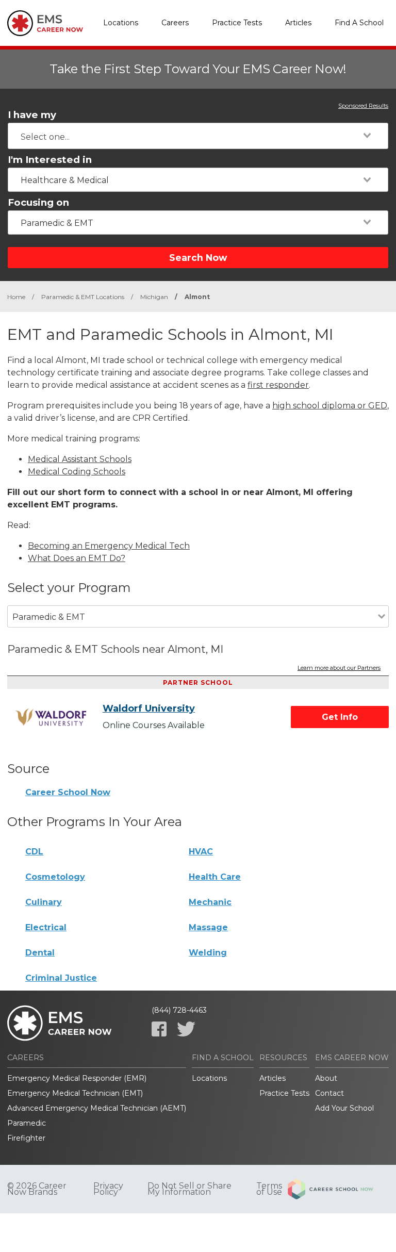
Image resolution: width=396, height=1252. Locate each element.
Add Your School (344, 1108)
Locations (120, 22)
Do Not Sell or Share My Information (189, 1189)
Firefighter (26, 1138)
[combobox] (198, 136)
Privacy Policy (108, 1189)
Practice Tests (237, 22)
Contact (329, 1093)
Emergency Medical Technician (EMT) (75, 1093)
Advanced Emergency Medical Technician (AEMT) (96, 1108)
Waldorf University (149, 708)
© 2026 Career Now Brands (37, 1189)
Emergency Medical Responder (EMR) (76, 1078)
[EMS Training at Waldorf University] (59, 717)
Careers (175, 22)
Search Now (198, 257)
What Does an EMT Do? (76, 558)
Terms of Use (269, 1189)
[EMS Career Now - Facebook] (159, 1029)
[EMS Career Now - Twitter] (186, 1029)
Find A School (359, 22)
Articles (298, 22)
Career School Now (67, 792)
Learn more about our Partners (339, 668)
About (326, 1078)
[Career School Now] (338, 1189)
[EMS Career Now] (46, 23)
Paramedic (26, 1123)
